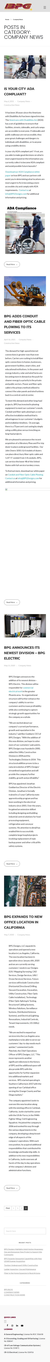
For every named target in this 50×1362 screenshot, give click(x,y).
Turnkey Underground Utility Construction (21, 1265)
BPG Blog (8, 1289)
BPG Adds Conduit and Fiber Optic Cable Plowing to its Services (24, 324)
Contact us (24, 190)
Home (7, 19)
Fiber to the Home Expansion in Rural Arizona (22, 1273)
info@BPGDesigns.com (16, 194)
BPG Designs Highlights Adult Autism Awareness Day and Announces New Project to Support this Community (23, 1252)
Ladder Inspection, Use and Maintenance (20, 1269)
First (8, 1208)
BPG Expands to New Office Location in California (23, 922)
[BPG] (18, 7)
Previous (14, 1208)
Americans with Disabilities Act (23, 120)
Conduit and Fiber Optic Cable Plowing (25, 474)
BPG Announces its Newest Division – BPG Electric (24, 653)
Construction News (12, 105)
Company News (23, 101)
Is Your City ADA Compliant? (19, 91)
